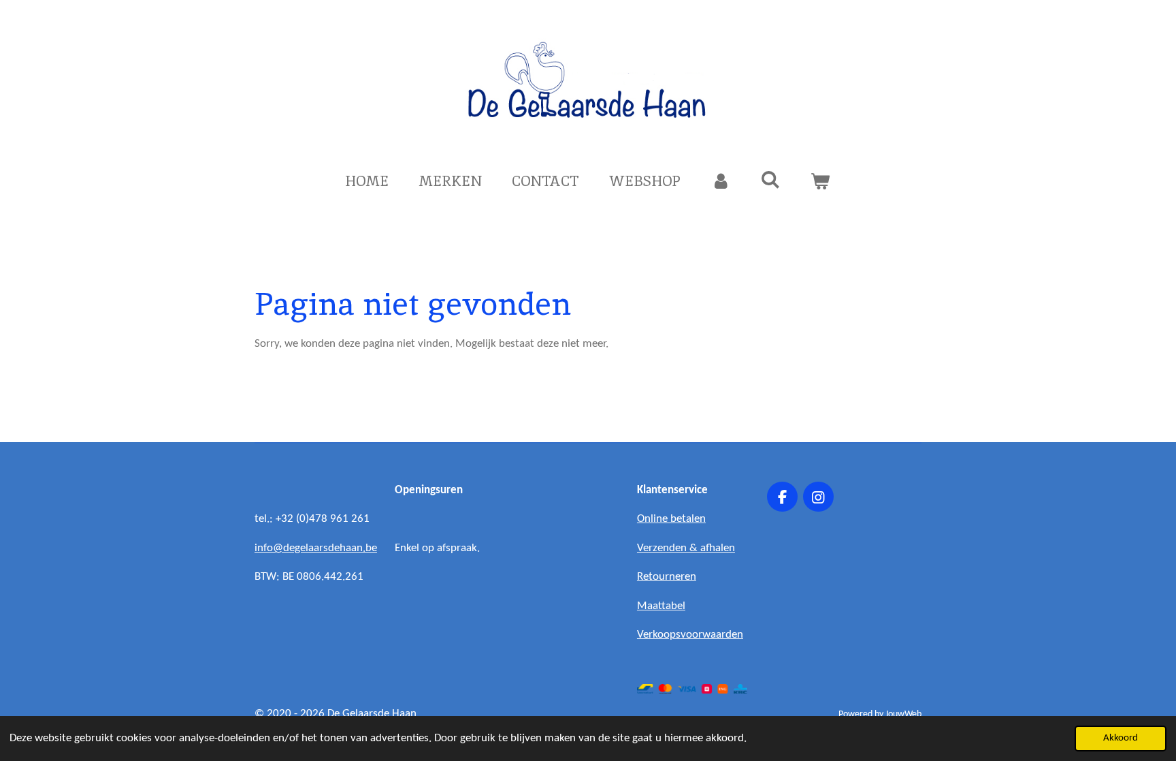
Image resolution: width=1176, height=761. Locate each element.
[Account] (720, 181)
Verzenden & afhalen (686, 548)
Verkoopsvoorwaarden (690, 634)
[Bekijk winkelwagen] (820, 181)
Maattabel (661, 606)
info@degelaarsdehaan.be (316, 548)
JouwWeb (903, 714)
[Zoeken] (770, 179)
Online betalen (671, 519)
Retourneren (666, 577)
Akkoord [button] (1120, 738)
